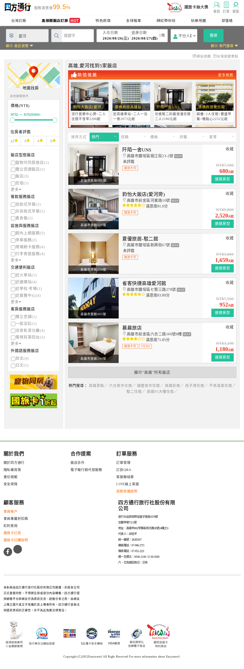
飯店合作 (78, 462)
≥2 (12, 141)
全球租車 (133, 20)
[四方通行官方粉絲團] (8, 552)
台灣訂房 (18, 20)
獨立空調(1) (26, 317)
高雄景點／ (98, 385)
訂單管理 (123, 462)
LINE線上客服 (127, 484)
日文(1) (22, 365)
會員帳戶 (11, 511)
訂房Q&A (123, 470)
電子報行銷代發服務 (86, 470)
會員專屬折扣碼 (16, 518)
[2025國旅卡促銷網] (33, 402)
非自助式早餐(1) (30, 211)
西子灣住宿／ (196, 385)
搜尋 (213, 35)
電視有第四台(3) (30, 337)
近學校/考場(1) (28, 289)
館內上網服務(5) (30, 233)
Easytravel (173, 656)
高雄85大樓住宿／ (162, 391)
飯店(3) (22, 176)
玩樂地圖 (198, 20)
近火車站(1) (26, 275)
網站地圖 (204, 56)
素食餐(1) (24, 218)
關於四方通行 (14, 462)
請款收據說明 (126, 491)
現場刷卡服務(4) (30, 247)
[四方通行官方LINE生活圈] (17, 549)
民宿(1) (22, 183)
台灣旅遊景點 (227, 56)
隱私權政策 (12, 470)
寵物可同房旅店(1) (32, 163)
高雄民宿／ (174, 385)
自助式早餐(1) (28, 204)
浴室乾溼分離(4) (30, 330)
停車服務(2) (26, 240)
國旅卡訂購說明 (16, 540)
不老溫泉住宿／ (222, 385)
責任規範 (11, 477)
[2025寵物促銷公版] (33, 384)
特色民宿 (103, 20)
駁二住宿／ (136, 391)
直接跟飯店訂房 (60, 20)
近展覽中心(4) (28, 295)
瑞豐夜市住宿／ (150, 385)
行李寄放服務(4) (30, 254)
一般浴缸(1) (26, 324)
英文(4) (22, 358)
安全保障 (11, 484)
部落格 (227, 20)
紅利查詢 (11, 526)
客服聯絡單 (125, 477)
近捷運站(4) (26, 282)
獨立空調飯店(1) (30, 169)
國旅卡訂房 (12, 533)
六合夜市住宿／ (122, 385)
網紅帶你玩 (166, 20)
